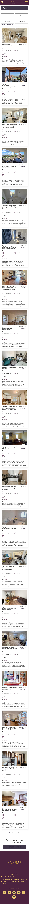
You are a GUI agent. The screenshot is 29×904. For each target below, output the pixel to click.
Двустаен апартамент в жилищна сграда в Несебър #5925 (9, 728)
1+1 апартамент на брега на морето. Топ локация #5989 (9, 568)
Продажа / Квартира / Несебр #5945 (9, 688)
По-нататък (21, 832)
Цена (21, 15)
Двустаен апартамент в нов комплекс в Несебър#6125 (9, 328)
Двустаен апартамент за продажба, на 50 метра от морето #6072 (9, 408)
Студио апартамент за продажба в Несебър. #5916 (9, 769)
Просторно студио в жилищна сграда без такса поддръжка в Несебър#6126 (9, 288)
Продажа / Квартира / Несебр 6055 (9, 447)
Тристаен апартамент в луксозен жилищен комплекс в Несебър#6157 (9, 166)
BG (5, 2)
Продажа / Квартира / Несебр (9, 367)
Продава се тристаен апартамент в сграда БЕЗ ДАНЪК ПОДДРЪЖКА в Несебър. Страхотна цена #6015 (9, 488)
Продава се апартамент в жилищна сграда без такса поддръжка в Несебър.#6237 (9, 85)
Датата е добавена (7, 15)
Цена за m (7, 21)
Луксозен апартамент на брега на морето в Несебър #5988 (9, 608)
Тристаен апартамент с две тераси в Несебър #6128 (9, 207)
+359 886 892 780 (9, 876)
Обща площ (22, 21)
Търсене (6, 8)
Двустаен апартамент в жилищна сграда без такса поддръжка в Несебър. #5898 (9, 809)
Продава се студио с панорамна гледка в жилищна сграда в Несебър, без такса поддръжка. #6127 (9, 247)
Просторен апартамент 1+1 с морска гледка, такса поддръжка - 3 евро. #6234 (9, 126)
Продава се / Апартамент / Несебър (9, 45)
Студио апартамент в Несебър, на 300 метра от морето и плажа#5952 (9, 648)
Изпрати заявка (14, 847)
